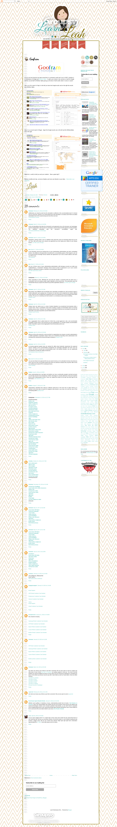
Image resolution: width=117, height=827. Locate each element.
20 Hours (95, 374)
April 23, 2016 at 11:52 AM (40, 332)
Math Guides (90, 411)
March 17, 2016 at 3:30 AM (37, 249)
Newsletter (96, 415)
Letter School (95, 407)
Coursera (96, 386)
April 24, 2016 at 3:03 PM (39, 344)
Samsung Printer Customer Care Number (38, 621)
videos (96, 435)
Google (29, 197)
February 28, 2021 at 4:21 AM (40, 692)
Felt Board (96, 390)
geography (83, 394)
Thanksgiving (85, 432)
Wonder (93, 439)
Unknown (31, 211)
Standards (87, 428)
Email (94, 389)
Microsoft (96, 411)
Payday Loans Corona (34, 312)
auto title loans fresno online (35, 270)
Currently (85, 387)
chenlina (31, 461)
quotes (85, 422)
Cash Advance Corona (34, 217)
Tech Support (95, 429)
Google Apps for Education (93, 128)
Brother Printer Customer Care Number (38, 632)
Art (92, 379)
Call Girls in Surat (33, 682)
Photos (82, 419)
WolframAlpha (38, 197)
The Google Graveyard (88, 360)
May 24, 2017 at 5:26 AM (39, 507)
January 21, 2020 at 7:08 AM (42, 614)
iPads (93, 406)
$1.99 (82, 374)
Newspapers (83, 416)
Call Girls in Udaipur (33, 683)
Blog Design (95, 380)
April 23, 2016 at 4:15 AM (39, 304)
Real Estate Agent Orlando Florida (37, 701)
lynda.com (83, 410)
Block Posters (88, 380)
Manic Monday (88, 410)
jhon (30, 249)
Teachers (89, 429)
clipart (82, 384)
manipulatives (95, 410)
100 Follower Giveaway (88, 374)
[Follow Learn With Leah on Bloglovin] (88, 93)
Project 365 (95, 419)
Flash (87, 392)
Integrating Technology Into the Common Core (93, 103)
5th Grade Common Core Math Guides (92, 116)
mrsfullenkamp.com (88, 413)
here (82, 454)
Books (90, 381)
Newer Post (27, 775)
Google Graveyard (94, 397)
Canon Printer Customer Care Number (37, 629)
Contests (91, 386)
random (90, 422)
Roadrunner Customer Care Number (37, 596)
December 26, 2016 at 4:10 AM (41, 484)
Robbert (30, 372)
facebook (91, 390)
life (92, 408)
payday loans (41, 390)
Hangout (87, 403)
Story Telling (92, 428)
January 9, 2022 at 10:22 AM (52, 701)
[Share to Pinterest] (57, 195)
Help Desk (92, 403)
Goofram (85, 362)
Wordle (93, 441)
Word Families (87, 441)
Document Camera (94, 387)
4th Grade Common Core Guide (92, 140)
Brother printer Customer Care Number (38, 658)
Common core (94, 384)
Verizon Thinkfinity (89, 435)
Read (94, 422)
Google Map (91, 398)
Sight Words (88, 425)
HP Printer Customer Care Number (37, 624)
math (85, 411)
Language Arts (89, 407)
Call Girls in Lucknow (33, 677)
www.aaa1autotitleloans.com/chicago (37, 230)
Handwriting (83, 403)
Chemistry (86, 383)
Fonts (89, 392)
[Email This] (51, 195)
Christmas (91, 383)
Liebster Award (87, 408)
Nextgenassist (32, 614)
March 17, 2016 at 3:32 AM (37, 264)
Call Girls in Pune (33, 679)
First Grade (83, 392)
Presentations (90, 419)
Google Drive (92, 395)
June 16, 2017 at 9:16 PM (39, 551)
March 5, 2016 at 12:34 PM (40, 224)
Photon (96, 418)
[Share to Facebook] (56, 195)
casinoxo (31, 573)
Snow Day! (87, 426)
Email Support (32, 590)
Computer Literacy (85, 386)
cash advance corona (39, 378)
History (96, 403)
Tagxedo (85, 429)
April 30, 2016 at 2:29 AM (37, 358)
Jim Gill (82, 407)
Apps (90, 379)
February (86, 352)
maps (82, 411)
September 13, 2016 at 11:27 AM (42, 397)
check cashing (32, 365)
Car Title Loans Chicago (38, 242)
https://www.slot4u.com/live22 (35, 578)
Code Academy (87, 384)
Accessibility (83, 377)
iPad (91, 404)
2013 (83, 365)
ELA (81, 389)
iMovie (85, 404)
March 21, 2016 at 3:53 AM (41, 277)
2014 (83, 348)
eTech (97, 389)
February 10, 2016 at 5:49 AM (40, 211)
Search (33, 197)
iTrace (97, 406)
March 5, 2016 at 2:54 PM (39, 237)
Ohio (87, 416)
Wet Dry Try (93, 438)
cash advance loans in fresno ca (36, 352)
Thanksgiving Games (93, 432)
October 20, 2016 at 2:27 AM (39, 461)
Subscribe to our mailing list (35, 783)
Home (51, 775)
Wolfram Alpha (42, 79)
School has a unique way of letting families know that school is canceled (93, 154)
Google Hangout (84, 398)
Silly (93, 425)
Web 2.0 (88, 437)
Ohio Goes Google (92, 416)
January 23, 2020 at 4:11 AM (40, 639)
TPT (87, 434)
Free (92, 392)
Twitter (82, 435)
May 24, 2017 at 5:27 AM (39, 529)
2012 (83, 367)
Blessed (82, 380)
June (85, 350)
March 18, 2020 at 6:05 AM (40, 667)
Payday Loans (32, 297)
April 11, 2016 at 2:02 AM (39, 289)
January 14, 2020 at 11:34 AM (40, 573)
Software (92, 426)
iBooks (82, 404)
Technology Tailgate (91, 431)
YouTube (85, 442)
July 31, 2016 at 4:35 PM (38, 372)
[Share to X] (54, 195)
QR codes (91, 420)
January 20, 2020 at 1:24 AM (44, 585)
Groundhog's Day (85, 401)
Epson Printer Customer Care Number (37, 626)
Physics (85, 419)
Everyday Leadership (85, 390)
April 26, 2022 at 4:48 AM (37, 715)
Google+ (96, 400)
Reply (30, 219)
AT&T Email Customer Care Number (37, 593)
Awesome (96, 379)
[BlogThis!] (52, 195)
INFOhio (88, 404)
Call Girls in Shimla (33, 680)
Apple (87, 379)
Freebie (96, 392)
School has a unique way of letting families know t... (89, 358)
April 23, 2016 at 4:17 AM (39, 319)
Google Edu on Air (86, 397)
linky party (95, 408)
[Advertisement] (51, 762)
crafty (82, 387)
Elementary (90, 389)
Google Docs (85, 395)
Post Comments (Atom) (36, 778)
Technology (83, 431)
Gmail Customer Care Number (36, 606)
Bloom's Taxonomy (85, 381)
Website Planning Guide (86, 438)
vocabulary (83, 436)
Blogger (70, 810)
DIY (89, 387)
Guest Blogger (94, 401)
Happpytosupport (33, 585)
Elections (85, 389)
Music (91, 415)
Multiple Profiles (84, 415)
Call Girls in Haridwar (46, 672)
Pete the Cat (91, 418)
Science (96, 423)
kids (85, 407)
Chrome (96, 383)
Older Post (74, 775)
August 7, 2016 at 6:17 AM (39, 385)
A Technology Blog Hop (93, 376)
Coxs (30, 715)
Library (82, 408)
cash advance (32, 257)
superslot (31, 692)
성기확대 (39, 722)
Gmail (87, 394)
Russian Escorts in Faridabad (35, 685)
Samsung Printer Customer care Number (38, 648)
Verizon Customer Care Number (36, 599)
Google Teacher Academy (88, 400)
